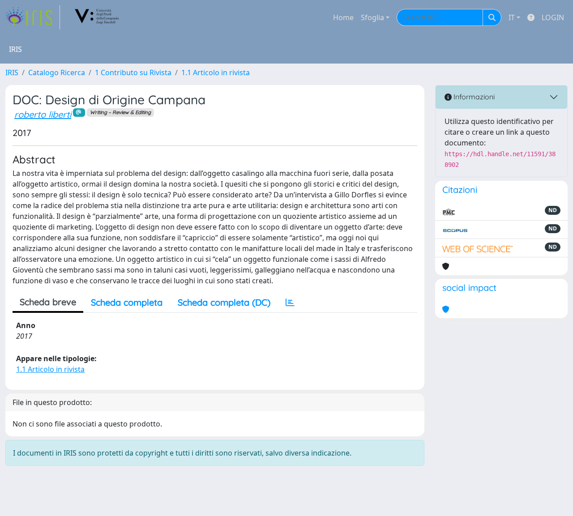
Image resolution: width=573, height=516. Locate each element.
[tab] (290, 302)
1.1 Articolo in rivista (215, 72)
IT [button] (512, 17)
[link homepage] (32, 17)
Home (343, 17)
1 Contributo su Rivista (133, 72)
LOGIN (553, 17)
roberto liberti (42, 114)
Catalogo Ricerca (56, 72)
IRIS (11, 72)
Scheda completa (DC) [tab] (224, 302)
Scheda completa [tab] (126, 302)
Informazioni (473, 96)
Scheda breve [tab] (48, 301)
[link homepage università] (97, 17)
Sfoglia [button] (372, 17)
